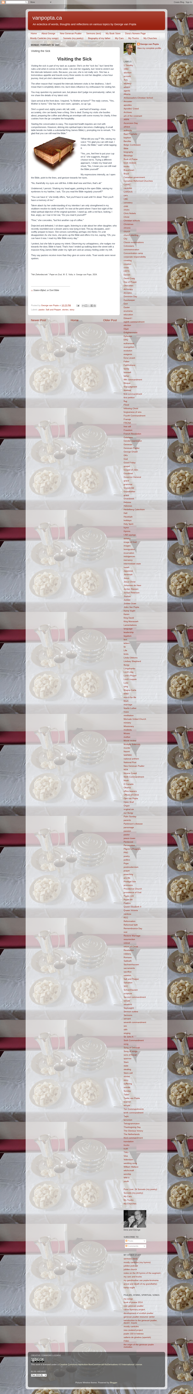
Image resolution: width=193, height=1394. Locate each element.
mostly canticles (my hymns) (137, 1262)
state (126, 1066)
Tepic (126, 1116)
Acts (126, 80)
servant (127, 1019)
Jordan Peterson (131, 593)
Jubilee (127, 600)
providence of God (132, 892)
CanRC (127, 184)
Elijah (126, 329)
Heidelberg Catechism (134, 509)
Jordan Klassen (131, 589)
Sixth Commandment (134, 1040)
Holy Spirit (128, 524)
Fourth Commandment (134, 416)
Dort (126, 304)
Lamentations (130, 625)
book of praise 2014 (133, 1302)
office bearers (130, 791)
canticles (128, 188)
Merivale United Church (135, 719)
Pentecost (128, 842)
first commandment (133, 394)
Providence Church (133, 889)
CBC (126, 199)
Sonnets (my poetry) (73, 38)
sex (125, 1026)
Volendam (128, 1159)
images (127, 546)
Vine (126, 1156)
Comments (132, 1246)
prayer (127, 871)
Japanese (128, 571)
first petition (129, 397)
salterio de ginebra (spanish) (137, 1337)
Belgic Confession (132, 145)
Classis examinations (134, 242)
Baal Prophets (130, 134)
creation (127, 264)
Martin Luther (130, 708)
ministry (127, 723)
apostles (128, 105)
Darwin (127, 275)
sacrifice (127, 972)
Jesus (126, 578)
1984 (126, 69)
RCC (126, 918)
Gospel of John (131, 470)
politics (127, 860)
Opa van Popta (131, 798)
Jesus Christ (129, 582)
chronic (127, 228)
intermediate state (132, 564)
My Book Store (113, 33)
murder (127, 748)
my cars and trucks (133, 1277)
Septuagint (129, 1008)
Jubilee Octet (130, 603)
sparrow (127, 1058)
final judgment (130, 387)
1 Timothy (128, 65)
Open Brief (129, 802)
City (125, 239)
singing (127, 1033)
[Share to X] (88, 305)
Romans (128, 957)
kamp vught (129, 1287)
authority (128, 130)
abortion (127, 73)
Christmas (128, 224)
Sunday (127, 1091)
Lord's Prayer (130, 676)
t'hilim (126, 1341)
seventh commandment (135, 1022)
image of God (130, 542)
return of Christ (131, 946)
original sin (129, 809)
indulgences (129, 556)
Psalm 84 (128, 900)
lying (126, 686)
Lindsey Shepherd (132, 661)
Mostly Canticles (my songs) (44, 38)
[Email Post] (78, 305)
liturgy (126, 665)
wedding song (130, 1163)
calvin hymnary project (134, 1309)
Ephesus (128, 336)
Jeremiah (128, 574)
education (128, 314)
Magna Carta (130, 690)
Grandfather (129, 491)
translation (129, 1141)
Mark (126, 701)
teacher (127, 1102)
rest (125, 932)
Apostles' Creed (131, 109)
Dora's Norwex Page (135, 33)
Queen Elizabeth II (132, 907)
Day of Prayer (130, 282)
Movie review (130, 741)
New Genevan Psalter (71, 33)
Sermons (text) (93, 33)
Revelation (129, 950)
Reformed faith (131, 925)
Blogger (113, 1382)
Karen (126, 614)
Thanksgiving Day (132, 1127)
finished (127, 390)
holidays (127, 520)
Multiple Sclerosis (132, 744)
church (127, 231)
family (126, 369)
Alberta (127, 94)
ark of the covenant (133, 116)
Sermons (128, 1015)
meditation (129, 715)
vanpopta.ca (47, 18)
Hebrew (127, 502)
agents (127, 91)
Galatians (128, 437)
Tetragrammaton (132, 1123)
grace (126, 481)
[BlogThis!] (86, 305)
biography (128, 152)
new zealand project (133, 1330)
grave (126, 495)
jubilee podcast (131, 1266)
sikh (125, 1029)
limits (126, 654)
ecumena (128, 311)
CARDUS (128, 192)
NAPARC (128, 755)
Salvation (128, 983)
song (126, 1044)
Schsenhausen (131, 990)
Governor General (132, 477)
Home (34, 33)
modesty (128, 730)
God (126, 459)
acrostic (127, 76)
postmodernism (131, 867)
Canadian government (134, 177)
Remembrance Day (133, 928)
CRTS (126, 271)
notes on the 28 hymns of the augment (142, 1273)
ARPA (126, 119)
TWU (126, 1152)
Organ (127, 806)
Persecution (129, 845)
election (127, 325)
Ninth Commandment (134, 777)
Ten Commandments (134, 1109)
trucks (126, 1145)
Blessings (128, 155)
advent (127, 87)
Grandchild (129, 488)
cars (126, 195)
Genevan (128, 444)
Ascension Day (131, 123)
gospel (127, 466)
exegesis (128, 354)
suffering (128, 1084)
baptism (127, 138)
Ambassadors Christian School (138, 98)
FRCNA (127, 423)
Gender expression (133, 441)
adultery (127, 83)
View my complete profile (149, 48)
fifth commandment (133, 380)
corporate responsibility (135, 257)
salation (127, 975)
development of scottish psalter (138, 1313)
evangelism (129, 347)
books (126, 166)
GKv (126, 455)
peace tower (129, 838)
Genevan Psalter (132, 448)
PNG (126, 852)
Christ (126, 217)
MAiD (126, 694)
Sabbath (128, 961)
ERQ (126, 340)
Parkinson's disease (133, 824)
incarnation (129, 553)
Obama (127, 787)
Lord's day (129, 672)
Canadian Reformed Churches (138, 181)
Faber (126, 361)
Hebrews (128, 506)
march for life (130, 697)
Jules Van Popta (131, 607)
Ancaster (128, 101)
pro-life (127, 878)
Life (125, 650)
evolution (128, 351)
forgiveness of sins (132, 412)
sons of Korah (130, 1055)
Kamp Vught (129, 611)
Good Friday (130, 462)
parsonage (129, 827)
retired (127, 943)
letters (127, 643)
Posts (130, 1241)
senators (128, 1004)
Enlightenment (130, 332)
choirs (126, 210)
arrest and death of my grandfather (140, 1284)
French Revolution (132, 434)
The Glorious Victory (133, 1131)
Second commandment (135, 997)
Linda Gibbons (131, 658)
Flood (126, 405)
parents (127, 820)
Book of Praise (131, 159)
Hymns (127, 531)
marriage (128, 704)
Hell (125, 513)
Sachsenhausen (131, 964)
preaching (128, 874)
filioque (127, 383)
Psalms (127, 903)
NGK (126, 770)
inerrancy (128, 560)
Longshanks (129, 668)
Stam (126, 1062)
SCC (126, 986)
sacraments (129, 968)
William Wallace (131, 1167)
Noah (126, 780)
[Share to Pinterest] (94, 305)
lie (125, 647)
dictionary (128, 289)
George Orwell (131, 452)
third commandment (133, 1138)
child (126, 206)
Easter (127, 307)
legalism (127, 636)
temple (127, 1105)
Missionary (129, 726)
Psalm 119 (129, 896)
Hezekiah (128, 517)
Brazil (126, 174)
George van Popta (149, 44)
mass (126, 712)
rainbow (127, 914)
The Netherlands (132, 1134)
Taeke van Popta (132, 1098)
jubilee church (130, 1269)
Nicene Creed (130, 773)
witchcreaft (129, 1170)
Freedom (128, 430)
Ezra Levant (129, 358)
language (128, 629)
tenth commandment (133, 1113)
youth (126, 1181)
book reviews (130, 163)
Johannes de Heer (132, 585)
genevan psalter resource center (139, 1317)
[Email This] (83, 305)
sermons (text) (131, 1259)
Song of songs (130, 1051)
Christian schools (132, 221)
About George (48, 33)
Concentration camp (133, 253)
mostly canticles (131, 1326)
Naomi (127, 751)
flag (125, 401)
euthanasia (129, 343)
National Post (130, 762)
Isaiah (126, 567)
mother (127, 737)
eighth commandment (134, 322)
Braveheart (129, 170)
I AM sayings (130, 535)
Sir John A (128, 1037)
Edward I (128, 318)
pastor (41, 310)
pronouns (128, 885)
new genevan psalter (134, 1306)
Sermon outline (131, 1011)
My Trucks (133, 38)
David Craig (129, 278)
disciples (128, 293)
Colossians (129, 246)
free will (127, 426)
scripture (128, 993)
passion (127, 831)
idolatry (127, 538)
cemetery (128, 203)
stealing (127, 1069)
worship (127, 1174)
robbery (127, 954)
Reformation (129, 921)
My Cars (119, 38)
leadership (129, 632)
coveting (128, 260)
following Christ (131, 408)
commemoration (131, 249)
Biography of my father (99, 38)
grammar (128, 484)
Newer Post (38, 320)
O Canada (128, 784)
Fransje (127, 419)
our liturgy (128, 813)
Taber (126, 1094)
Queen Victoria (131, 910)
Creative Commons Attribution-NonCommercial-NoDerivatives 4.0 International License (100, 1364)
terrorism (128, 1120)
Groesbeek (129, 499)
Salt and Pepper (53, 310)
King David (129, 618)
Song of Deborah (132, 1048)
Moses (127, 733)
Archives (128, 112)
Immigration (129, 549)
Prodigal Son (130, 881)
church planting (131, 235)
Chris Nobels (130, 213)
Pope (126, 863)
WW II (126, 1178)
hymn (126, 528)
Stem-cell (128, 1073)
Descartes (128, 286)
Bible (126, 148)
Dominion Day (130, 296)
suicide (127, 1087)
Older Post (110, 320)
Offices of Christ (131, 795)
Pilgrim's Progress (132, 849)
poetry (127, 856)
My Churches (150, 38)
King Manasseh (131, 621)
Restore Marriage (132, 936)
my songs (128, 1299)
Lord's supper (130, 679)
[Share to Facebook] (91, 305)
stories (65, 310)
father (126, 376)
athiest (127, 127)
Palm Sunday (130, 816)
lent (125, 639)
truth (126, 1149)
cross (126, 267)
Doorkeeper (129, 300)
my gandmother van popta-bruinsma (141, 1280)
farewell (127, 372)
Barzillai (127, 141)
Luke (126, 683)
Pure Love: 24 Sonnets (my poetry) (140, 1189)
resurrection (129, 939)
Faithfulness (129, 365)
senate (127, 1001)
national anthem (131, 759)
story (72, 310)
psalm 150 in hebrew (134, 1334)
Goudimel (128, 473)
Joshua (127, 596)
